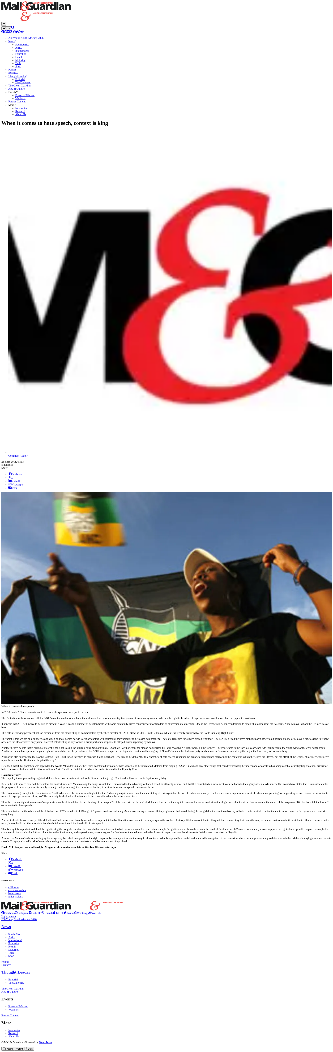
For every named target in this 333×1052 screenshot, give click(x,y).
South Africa (15, 934)
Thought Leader (15, 972)
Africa (11, 937)
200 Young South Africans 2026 (19, 919)
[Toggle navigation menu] (3, 24)
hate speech (14, 893)
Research (13, 1033)
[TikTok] (13, 32)
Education (13, 943)
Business (6, 964)
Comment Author (17, 455)
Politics (5, 961)
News (6, 926)
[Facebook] (2, 32)
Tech (11, 952)
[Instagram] (5, 32)
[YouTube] (22, 32)
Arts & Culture (9, 991)
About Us (13, 1036)
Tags (4, 916)
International (15, 940)
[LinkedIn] (8, 32)
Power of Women (18, 1006)
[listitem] (8, 913)
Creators (11, 916)
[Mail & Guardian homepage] (166, 11)
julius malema (15, 896)
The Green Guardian (12, 988)
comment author (17, 890)
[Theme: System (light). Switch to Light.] (6, 28)
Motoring (13, 949)
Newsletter (14, 1030)
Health (12, 946)
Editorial (13, 979)
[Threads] (11, 32)
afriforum (13, 887)
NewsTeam (45, 1042)
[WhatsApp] (19, 32)
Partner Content (10, 1015)
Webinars (13, 1009)
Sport (11, 955)
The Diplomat (16, 982)
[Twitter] (16, 32)
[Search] (13, 28)
